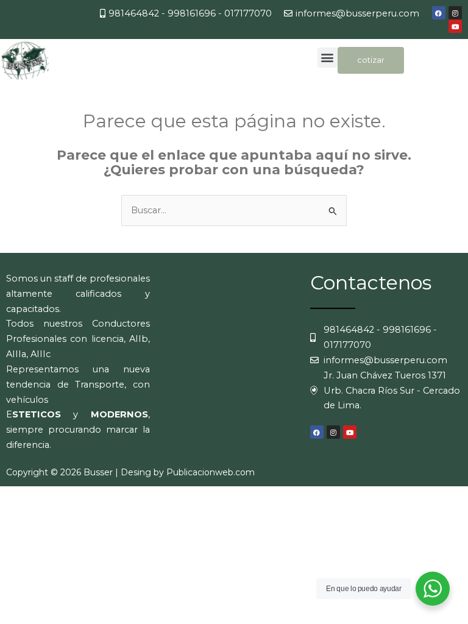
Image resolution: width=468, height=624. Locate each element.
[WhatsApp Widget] (433, 589)
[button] (327, 58)
